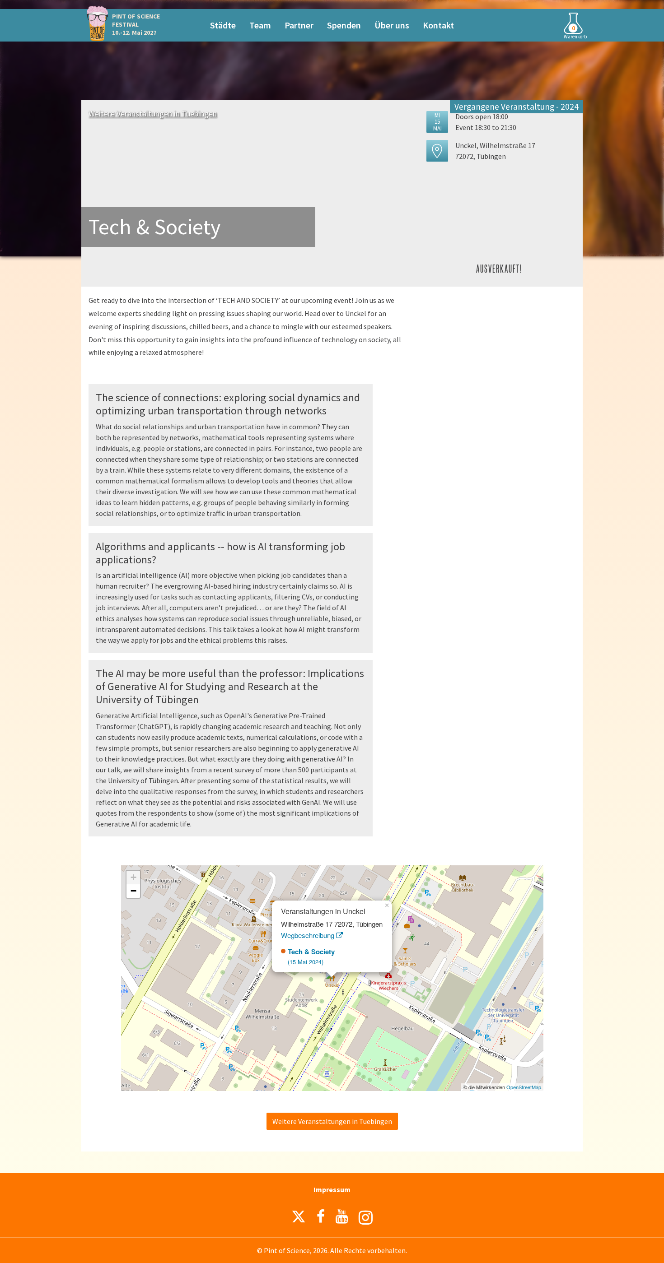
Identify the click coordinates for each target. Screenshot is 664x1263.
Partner (299, 25)
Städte (223, 25)
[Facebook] (321, 1216)
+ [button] (133, 877)
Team (260, 25)
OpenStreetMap (523, 1087)
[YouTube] (342, 1216)
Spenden (344, 25)
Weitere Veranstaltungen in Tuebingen (153, 113)
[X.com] (298, 1219)
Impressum (332, 1189)
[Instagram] (366, 1217)
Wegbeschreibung (308, 935)
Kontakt (438, 25)
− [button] (133, 890)
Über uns (391, 25)
